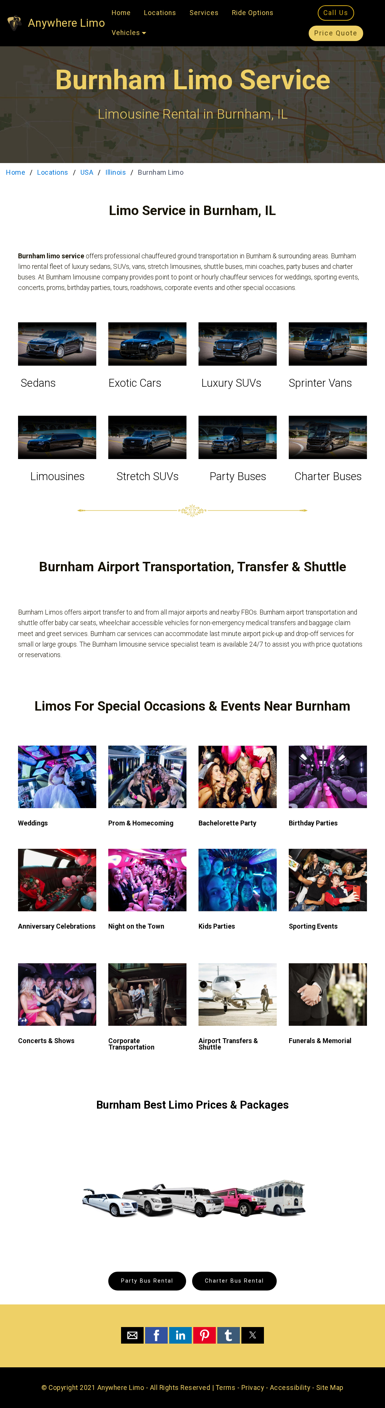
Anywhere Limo (66, 23)
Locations (160, 13)
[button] (132, 1335)
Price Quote (336, 33)
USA (87, 172)
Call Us (336, 13)
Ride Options (253, 13)
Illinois (115, 172)
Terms (226, 1387)
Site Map (330, 1387)
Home (121, 13)
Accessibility (290, 1387)
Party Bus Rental (147, 1281)
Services (204, 13)
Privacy (252, 1387)
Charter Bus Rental (234, 1281)
